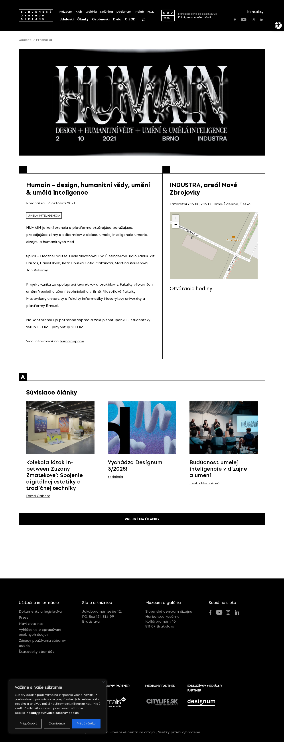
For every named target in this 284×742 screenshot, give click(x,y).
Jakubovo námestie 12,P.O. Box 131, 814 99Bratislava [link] (102, 616)
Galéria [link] (91, 12)
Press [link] (23, 617)
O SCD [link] (130, 19)
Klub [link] (79, 12)
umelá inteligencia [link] (44, 215)
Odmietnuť (57, 723)
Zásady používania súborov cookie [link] (52, 713)
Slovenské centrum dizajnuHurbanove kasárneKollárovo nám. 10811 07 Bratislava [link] (168, 618)
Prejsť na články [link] (142, 519)
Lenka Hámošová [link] (204, 483)
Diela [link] (117, 19)
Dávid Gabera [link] (38, 496)
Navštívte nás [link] (31, 624)
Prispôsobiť (28, 723)
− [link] (175, 224)
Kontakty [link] (255, 12)
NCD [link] (151, 12)
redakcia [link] (115, 477)
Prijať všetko (86, 723)
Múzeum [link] (65, 12)
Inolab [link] (139, 12)
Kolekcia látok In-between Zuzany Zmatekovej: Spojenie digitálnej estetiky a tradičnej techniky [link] (54, 475)
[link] (278, 25)
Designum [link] (123, 12)
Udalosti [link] (66, 19)
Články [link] (83, 19)
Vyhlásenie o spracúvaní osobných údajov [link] (40, 632)
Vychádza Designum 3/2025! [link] (135, 465)
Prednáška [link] (44, 40)
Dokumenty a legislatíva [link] (40, 611)
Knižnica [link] (106, 12)
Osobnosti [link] (101, 19)
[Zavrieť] (104, 682)
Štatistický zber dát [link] (36, 651)
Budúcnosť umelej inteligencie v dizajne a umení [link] (218, 468)
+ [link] (175, 218)
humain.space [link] (72, 341)
